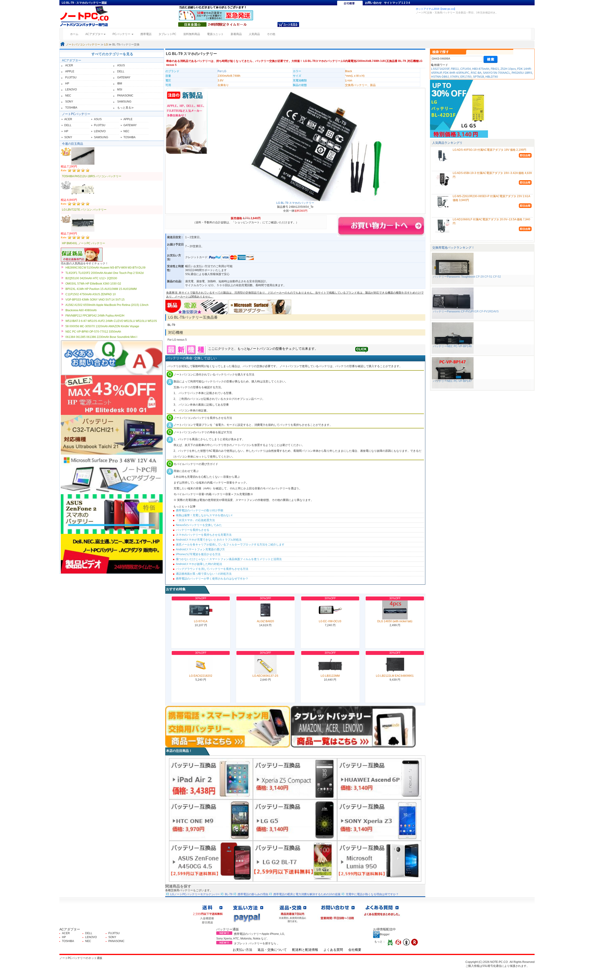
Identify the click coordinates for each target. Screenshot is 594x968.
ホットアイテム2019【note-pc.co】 (436, 8)
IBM (119, 83)
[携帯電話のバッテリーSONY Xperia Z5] (295, 778)
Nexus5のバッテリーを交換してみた (199, 525)
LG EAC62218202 (200, 675)
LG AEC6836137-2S (265, 675)
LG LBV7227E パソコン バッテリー (84, 209)
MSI (119, 89)
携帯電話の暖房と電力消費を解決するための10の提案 (307, 894)
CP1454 (465, 69)
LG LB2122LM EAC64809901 (395, 675)
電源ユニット (215, 34)
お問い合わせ (373, 2)
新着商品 (236, 34)
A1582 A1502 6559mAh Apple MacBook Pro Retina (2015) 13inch (106, 305)
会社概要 (354, 950)
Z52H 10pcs (508, 69)
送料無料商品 (191, 34)
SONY (69, 101)
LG (106, 44)
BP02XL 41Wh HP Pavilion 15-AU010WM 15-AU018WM (101, 289)
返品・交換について (272, 950)
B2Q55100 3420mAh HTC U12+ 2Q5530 (91, 278)
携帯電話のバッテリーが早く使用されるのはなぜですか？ (212, 578)
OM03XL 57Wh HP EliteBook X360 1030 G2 (93, 283)
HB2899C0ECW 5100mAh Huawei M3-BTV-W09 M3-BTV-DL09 (105, 267)
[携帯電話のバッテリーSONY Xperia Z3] (379, 819)
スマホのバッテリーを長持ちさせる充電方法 (204, 534)
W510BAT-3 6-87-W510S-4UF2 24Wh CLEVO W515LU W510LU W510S (111, 321)
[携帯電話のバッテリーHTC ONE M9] (211, 819)
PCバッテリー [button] (122, 34)
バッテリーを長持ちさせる (192, 530)
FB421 (495, 69)
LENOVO (71, 89)
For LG (222, 71)
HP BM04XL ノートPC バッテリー (83, 243)
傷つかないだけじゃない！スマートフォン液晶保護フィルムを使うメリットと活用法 (229, 559)
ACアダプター (71, 60)
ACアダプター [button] (94, 34)
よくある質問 (333, 950)
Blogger (385, 934)
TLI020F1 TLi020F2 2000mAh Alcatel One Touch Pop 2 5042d (104, 273)
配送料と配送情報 (305, 950)
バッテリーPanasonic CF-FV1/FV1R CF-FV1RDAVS (466, 311)
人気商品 (254, 34)
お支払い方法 (242, 950)
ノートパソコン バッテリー (83, 44)
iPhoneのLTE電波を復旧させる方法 (198, 554)
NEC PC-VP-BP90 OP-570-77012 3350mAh (93, 331)
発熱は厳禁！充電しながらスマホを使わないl (204, 515)
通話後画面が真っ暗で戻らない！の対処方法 (204, 573)
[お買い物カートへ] (288, 24)
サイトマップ (392, 2)
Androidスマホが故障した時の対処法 (199, 564)
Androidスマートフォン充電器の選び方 (200, 549)
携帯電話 (146, 34)
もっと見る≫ (125, 107)
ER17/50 (465, 76)
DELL (120, 71)
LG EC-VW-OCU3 (330, 621)
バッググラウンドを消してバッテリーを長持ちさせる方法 (212, 569)
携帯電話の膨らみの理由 (253, 894)
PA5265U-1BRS (522, 72)
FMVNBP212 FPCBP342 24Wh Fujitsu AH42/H (94, 315)
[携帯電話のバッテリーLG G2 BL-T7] (295, 861)
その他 (271, 34)
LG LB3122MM (330, 675)
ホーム (76, 34)
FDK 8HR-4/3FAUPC (456, 72)
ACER (69, 65)
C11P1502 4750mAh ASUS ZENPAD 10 (90, 294)
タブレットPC (167, 34)
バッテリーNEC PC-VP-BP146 (452, 346)
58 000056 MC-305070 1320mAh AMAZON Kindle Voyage (102, 326)
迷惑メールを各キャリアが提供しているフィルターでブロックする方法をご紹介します (230, 544)
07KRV (454, 76)
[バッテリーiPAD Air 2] (211, 778)
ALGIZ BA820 (265, 621)
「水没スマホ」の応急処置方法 (195, 520)
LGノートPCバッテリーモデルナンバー (195, 894)
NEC (68, 95)
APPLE (69, 71)
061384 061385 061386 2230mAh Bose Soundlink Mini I (101, 337)
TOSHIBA (71, 107)
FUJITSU (71, 77)
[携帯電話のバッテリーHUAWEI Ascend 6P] (379, 778)
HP (67, 83)
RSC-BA (476, 72)
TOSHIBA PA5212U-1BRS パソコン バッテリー (91, 176)
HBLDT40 (491, 76)
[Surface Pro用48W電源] (260, 306)
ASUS (121, 65)
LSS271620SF (440, 69)
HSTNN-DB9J (440, 76)
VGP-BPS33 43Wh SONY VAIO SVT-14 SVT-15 (95, 299)
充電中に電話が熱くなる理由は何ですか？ (372, 894)
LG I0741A (200, 621)
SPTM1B (478, 76)
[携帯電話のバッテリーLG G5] (295, 819)
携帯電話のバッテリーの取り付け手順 (199, 510)
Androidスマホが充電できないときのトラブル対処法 (209, 539)
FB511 (455, 69)
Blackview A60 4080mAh (81, 310)
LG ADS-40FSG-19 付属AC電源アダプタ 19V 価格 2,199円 (489, 149)
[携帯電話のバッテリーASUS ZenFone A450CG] (211, 861)
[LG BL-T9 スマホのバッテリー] (315, 145)
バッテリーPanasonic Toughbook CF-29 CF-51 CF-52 (467, 276)
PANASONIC (125, 95)
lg (248, 348)
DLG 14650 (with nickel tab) (394, 621)
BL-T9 (171, 325)
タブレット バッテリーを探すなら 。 (257, 943)
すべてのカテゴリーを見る (112, 54)
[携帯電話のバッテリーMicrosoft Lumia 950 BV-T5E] (379, 861)
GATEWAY (123, 77)
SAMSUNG (124, 101)
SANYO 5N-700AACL (496, 72)
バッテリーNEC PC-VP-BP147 (452, 381)
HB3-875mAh (480, 69)
